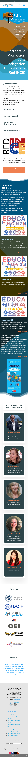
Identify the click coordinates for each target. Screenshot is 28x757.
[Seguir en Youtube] (18, 753)
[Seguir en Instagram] (10, 753)
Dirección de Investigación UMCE (13, 674)
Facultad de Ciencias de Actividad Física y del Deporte (13, 716)
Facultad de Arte (11, 713)
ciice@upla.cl (16, 699)
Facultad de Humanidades (13, 733)
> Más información (22, 252)
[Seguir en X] (15, 753)
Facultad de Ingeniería (12, 735)
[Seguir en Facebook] (12, 753)
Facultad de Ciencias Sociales (14, 731)
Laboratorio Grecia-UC (11, 676)
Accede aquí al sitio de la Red (14, 170)
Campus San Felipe (12, 711)
